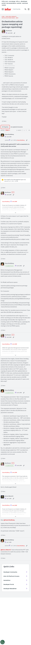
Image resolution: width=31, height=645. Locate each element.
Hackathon (7, 580)
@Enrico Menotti (6, 550)
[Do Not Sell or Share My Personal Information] (2, 642)
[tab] (5, 127)
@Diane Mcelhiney (9, 520)
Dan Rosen (9, 30)
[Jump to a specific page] (29, 130)
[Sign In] (28, 9)
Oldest (7, 130)
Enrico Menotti (9, 496)
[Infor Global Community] (12, 9)
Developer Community (10, 572)
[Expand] (15, 213)
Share (4, 121)
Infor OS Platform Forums (11, 576)
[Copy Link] (14, 33)
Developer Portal (9, 584)
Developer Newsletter (10, 588)
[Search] (25, 9)
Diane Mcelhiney (9, 134)
